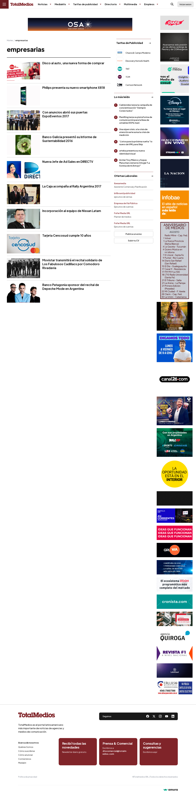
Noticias (42, 4)
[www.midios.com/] (174, 47)
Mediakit (22, 762)
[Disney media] (174, 110)
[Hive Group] (175, 498)
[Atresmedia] (175, 411)
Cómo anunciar (25, 755)
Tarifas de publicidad (85, 4)
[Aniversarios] (174, 260)
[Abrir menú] (4, 4)
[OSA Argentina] (80, 24)
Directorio (111, 4)
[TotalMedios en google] (160, 716)
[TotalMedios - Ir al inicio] (21, 4)
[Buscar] (172, 4)
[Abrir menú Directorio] (120, 4)
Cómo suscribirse (26, 751)
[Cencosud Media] (174, 78)
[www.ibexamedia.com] (175, 515)
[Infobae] (174, 204)
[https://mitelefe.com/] (174, 141)
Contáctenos (24, 759)
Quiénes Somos (25, 747)
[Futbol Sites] (175, 442)
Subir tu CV (133, 240)
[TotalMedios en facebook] (147, 716)
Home (10, 40)
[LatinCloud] (175, 670)
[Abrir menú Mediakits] (69, 4)
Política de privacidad (27, 777)
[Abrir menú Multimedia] (140, 4)
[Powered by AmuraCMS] (170, 790)
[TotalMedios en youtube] (166, 716)
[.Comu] (175, 347)
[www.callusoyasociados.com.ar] (175, 688)
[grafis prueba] (174, 23)
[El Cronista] (175, 601)
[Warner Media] (175, 316)
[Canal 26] (175, 379)
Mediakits (60, 4)
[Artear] (175, 567)
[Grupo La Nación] (174, 173)
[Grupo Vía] (175, 550)
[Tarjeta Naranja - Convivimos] (175, 653)
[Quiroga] (175, 636)
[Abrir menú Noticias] (50, 4)
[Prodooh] (175, 584)
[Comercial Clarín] (175, 619)
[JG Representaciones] (175, 474)
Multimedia (130, 4)
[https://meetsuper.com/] (175, 533)
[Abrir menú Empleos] (157, 4)
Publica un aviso (134, 234)
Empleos (149, 4)
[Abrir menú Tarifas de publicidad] (100, 4)
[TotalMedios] (41, 716)
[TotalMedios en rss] (172, 716)
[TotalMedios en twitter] (154, 716)
